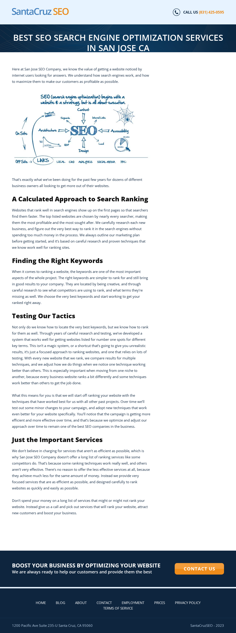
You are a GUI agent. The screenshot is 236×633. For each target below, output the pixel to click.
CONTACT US (199, 569)
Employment (133, 602)
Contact (104, 602)
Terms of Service (118, 608)
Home (41, 602)
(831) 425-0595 (211, 12)
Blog (60, 602)
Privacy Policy (188, 602)
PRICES (159, 602)
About (81, 602)
